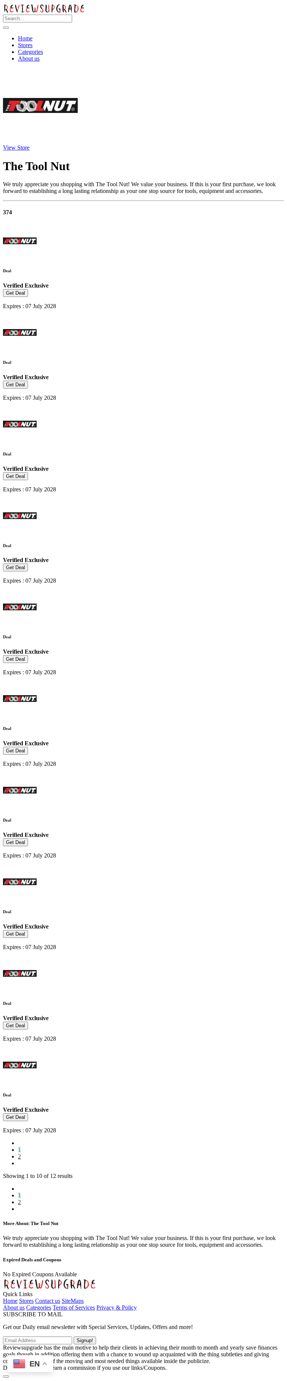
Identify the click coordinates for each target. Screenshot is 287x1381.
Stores (25, 45)
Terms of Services (74, 1307)
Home (25, 38)
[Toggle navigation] (6, 28)
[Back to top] (6, 1376)
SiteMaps (73, 1301)
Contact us (47, 1301)
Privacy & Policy (116, 1307)
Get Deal (15, 293)
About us (29, 58)
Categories (30, 52)
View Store (16, 147)
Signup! (85, 1340)
